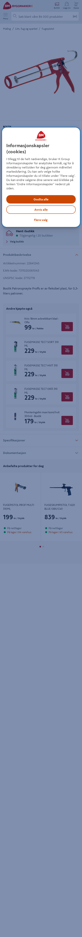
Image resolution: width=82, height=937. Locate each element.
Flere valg (40, 220)
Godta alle (41, 199)
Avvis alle (41, 209)
